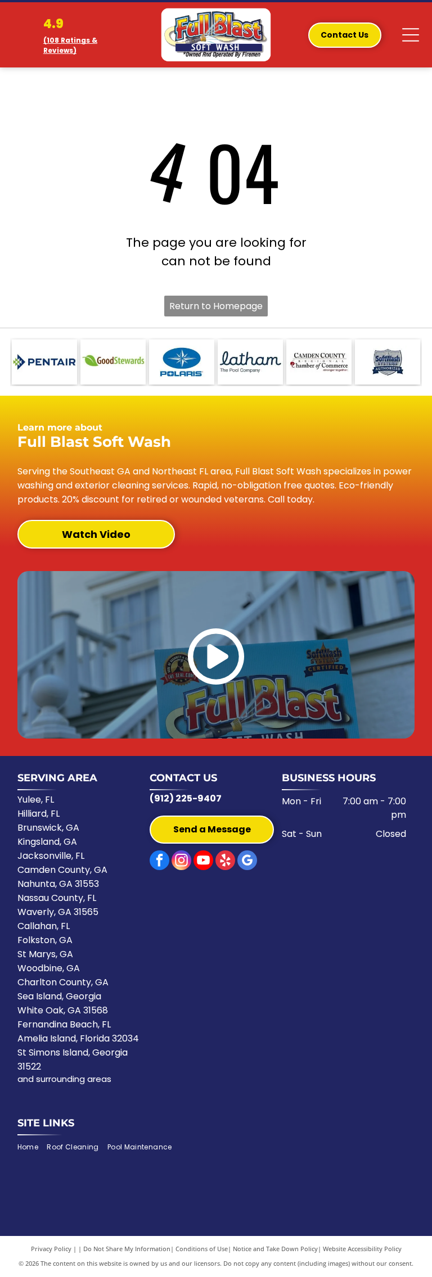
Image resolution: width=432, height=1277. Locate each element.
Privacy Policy (51, 1248)
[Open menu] (410, 34)
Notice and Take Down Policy (275, 1248)
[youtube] (203, 861)
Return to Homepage (216, 306)
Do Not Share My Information (126, 1248)
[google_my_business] (247, 861)
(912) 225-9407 (186, 798)
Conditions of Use (202, 1248)
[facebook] (159, 861)
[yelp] (225, 861)
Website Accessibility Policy (362, 1248)
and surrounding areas (64, 1079)
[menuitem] (32, 1147)
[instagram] (181, 861)
